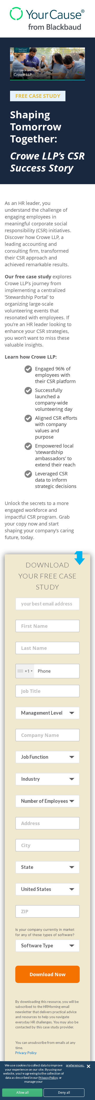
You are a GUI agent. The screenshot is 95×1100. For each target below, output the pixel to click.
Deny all (64, 1092)
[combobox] (25, 671)
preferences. (75, 1065)
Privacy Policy (26, 1053)
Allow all (22, 1092)
